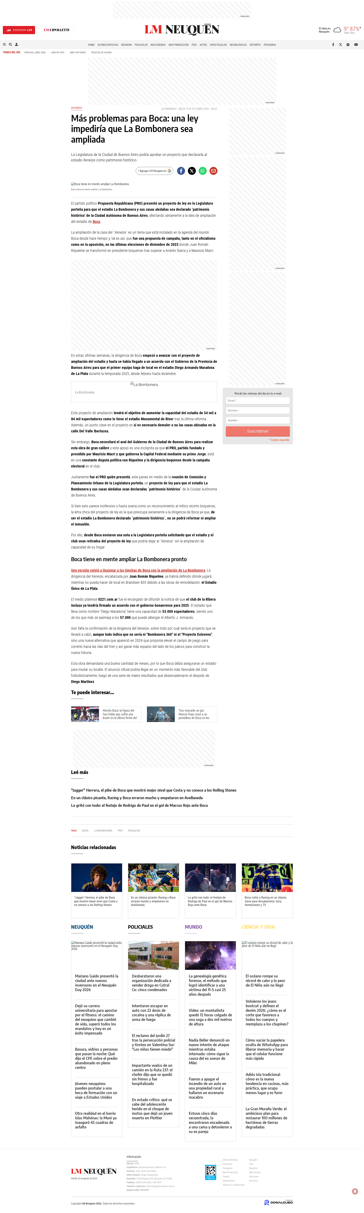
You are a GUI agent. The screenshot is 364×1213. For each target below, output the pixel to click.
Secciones (254, 1176)
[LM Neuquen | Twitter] (341, 44)
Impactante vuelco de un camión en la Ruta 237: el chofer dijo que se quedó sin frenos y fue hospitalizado (152, 1074)
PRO (120, 830)
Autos (203, 44)
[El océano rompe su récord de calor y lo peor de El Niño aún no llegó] (267, 955)
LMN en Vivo (57, 52)
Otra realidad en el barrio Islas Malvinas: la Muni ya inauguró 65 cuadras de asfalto (96, 1120)
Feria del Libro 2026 (35, 52)
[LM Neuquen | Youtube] (356, 44)
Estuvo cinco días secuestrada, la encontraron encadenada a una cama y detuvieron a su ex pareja (210, 1122)
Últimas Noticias (108, 44)
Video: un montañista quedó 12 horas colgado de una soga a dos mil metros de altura (210, 1017)
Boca (182, 108)
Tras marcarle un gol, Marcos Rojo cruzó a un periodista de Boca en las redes (194, 716)
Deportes (255, 44)
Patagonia (270, 44)
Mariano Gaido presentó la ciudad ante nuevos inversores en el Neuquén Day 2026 (96, 982)
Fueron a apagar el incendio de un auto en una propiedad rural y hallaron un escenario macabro (207, 1087)
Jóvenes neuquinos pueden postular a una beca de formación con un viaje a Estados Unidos (96, 1090)
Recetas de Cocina (101, 52)
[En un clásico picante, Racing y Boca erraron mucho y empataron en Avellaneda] (153, 877)
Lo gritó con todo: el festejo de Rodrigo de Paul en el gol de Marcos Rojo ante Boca (139, 805)
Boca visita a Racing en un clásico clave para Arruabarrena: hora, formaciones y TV (265, 901)
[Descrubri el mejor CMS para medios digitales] (278, 1206)
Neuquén (126, 44)
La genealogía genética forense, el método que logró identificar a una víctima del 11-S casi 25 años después (208, 984)
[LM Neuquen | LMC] (57, 30)
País (194, 44)
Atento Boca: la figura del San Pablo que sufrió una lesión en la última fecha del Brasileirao (120, 716)
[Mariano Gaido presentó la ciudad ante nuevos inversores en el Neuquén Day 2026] (96, 955)
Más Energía (158, 44)
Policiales (141, 44)
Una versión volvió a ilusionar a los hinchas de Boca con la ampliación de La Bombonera (138, 570)
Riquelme (134, 830)
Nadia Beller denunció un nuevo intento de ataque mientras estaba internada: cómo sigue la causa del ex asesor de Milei (209, 1051)
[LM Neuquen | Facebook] (334, 44)
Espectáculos (218, 44)
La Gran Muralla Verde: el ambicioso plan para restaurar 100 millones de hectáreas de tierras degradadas (266, 1117)
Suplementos (229, 1181)
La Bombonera (103, 830)
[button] (4, 44)
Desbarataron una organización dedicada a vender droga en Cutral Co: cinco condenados (151, 982)
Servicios (253, 1181)
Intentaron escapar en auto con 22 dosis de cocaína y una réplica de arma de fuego (151, 1012)
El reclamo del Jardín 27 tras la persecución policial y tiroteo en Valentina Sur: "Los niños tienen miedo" (153, 1042)
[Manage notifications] (355, 1191)
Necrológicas (238, 44)
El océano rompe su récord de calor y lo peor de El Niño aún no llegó (265, 980)
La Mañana (168, 108)
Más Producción (179, 44)
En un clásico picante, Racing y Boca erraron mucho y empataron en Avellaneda (137, 797)
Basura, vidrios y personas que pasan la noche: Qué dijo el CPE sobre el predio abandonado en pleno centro (96, 1058)
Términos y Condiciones (233, 1185)
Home (91, 44)
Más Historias (78, 52)
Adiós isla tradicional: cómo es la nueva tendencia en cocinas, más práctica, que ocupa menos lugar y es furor (267, 1083)
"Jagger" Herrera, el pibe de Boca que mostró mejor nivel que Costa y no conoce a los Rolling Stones (153, 790)
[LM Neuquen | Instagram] (348, 44)
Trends (226, 1176)
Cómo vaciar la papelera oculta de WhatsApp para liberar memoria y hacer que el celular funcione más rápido (267, 1049)
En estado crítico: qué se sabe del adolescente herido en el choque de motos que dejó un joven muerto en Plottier (152, 1108)
